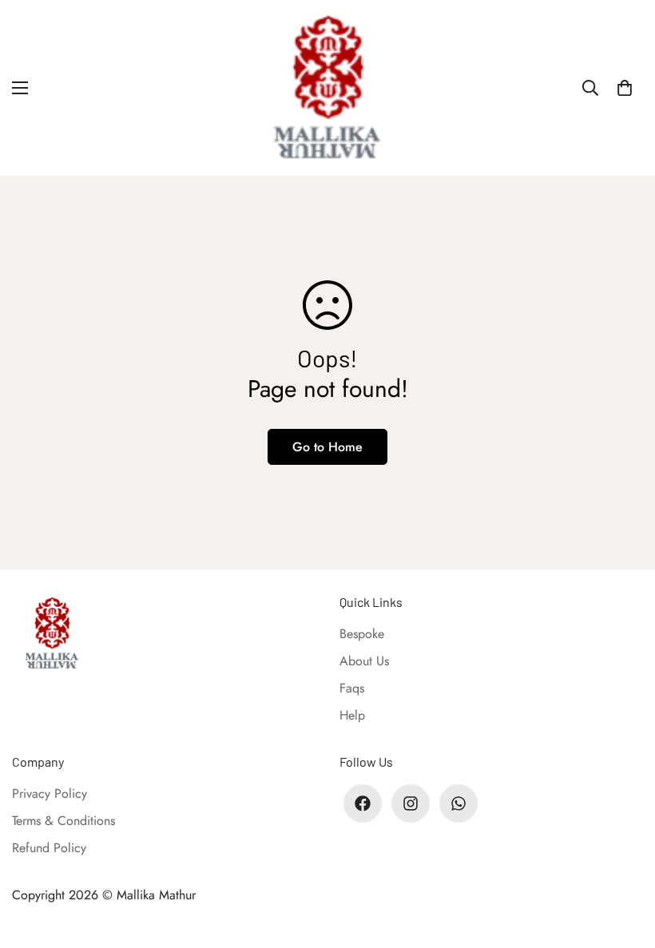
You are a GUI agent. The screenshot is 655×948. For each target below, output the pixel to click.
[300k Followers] (362, 803)
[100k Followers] (410, 803)
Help (352, 715)
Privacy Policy (49, 793)
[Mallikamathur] (327, 88)
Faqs (351, 688)
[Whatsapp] (458, 803)
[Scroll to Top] (623, 861)
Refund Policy (49, 848)
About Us (364, 661)
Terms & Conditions (63, 820)
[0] (624, 87)
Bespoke (361, 634)
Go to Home (327, 447)
